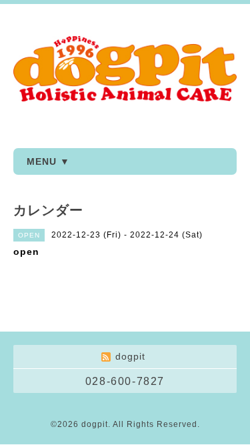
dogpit (94, 424)
